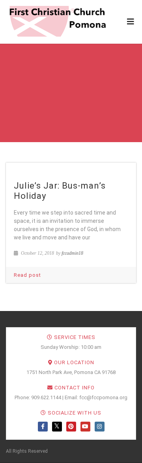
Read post (27, 275)
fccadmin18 (72, 253)
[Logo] (57, 21)
